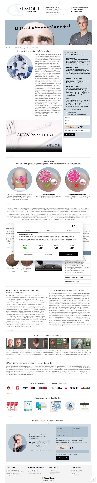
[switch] (41, 248)
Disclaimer (65, 14)
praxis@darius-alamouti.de (43, 441)
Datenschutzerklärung (81, 442)
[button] (78, 127)
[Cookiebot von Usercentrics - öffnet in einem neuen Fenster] (71, 226)
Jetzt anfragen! (70, 134)
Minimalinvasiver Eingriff (72, 281)
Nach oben (10, 156)
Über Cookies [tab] (69, 230)
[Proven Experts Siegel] (48, 478)
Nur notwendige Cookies (28, 254)
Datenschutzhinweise (56, 14)
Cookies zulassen (68, 254)
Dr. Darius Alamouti (47, 450)
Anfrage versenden (63, 458)
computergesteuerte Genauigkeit (74, 277)
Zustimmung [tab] (27, 230)
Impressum (47, 14)
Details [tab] (48, 230)
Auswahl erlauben (48, 254)
